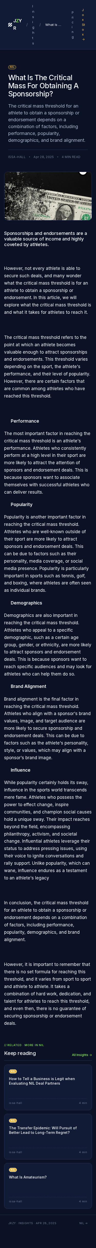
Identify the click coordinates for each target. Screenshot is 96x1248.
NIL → (83, 1223)
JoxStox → (83, 24)
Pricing (73, 25)
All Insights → (82, 1055)
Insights (33, 24)
